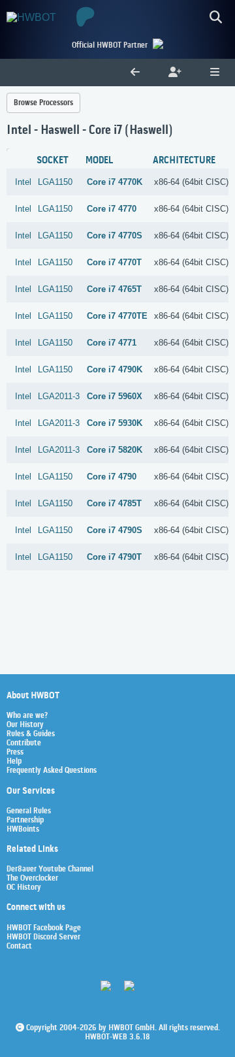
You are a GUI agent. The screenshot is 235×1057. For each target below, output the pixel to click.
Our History (25, 725)
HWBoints (23, 829)
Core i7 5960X (114, 396)
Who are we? (27, 716)
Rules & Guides (31, 734)
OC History (24, 887)
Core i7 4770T (114, 262)
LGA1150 (55, 182)
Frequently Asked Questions (52, 770)
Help (14, 761)
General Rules (29, 811)
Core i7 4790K (114, 369)
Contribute (24, 743)
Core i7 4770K (114, 182)
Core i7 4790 (111, 476)
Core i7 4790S (114, 530)
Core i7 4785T (114, 503)
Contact (19, 946)
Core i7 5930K (114, 423)
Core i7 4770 (111, 209)
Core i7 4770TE (117, 316)
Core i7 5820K (114, 450)
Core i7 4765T (114, 289)
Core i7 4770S (114, 235)
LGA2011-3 (59, 396)
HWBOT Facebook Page (44, 928)
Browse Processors (43, 103)
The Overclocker (32, 878)
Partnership (25, 820)
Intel (23, 182)
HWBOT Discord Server (43, 937)
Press (15, 752)
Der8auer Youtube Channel (50, 869)
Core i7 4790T (114, 557)
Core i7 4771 (111, 343)
